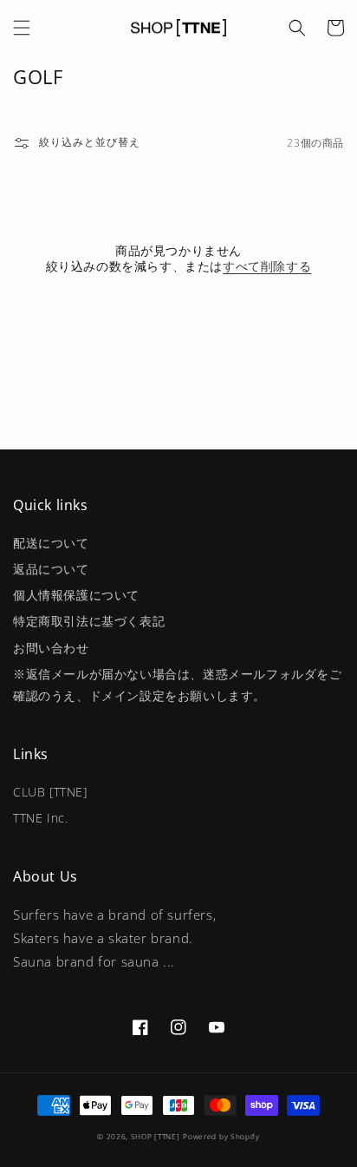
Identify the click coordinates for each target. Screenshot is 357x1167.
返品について (51, 569)
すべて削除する (267, 266)
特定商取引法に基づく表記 (89, 621)
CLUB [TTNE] (50, 791)
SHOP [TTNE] (155, 1136)
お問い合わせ (51, 647)
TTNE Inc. (40, 818)
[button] (22, 28)
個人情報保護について (76, 595)
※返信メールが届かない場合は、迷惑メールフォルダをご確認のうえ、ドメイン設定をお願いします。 (177, 684)
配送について (51, 542)
